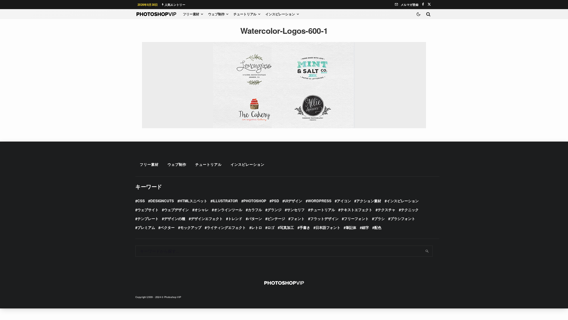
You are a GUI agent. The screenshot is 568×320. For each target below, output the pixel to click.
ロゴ (270, 227)
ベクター (167, 227)
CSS (141, 200)
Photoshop (254, 200)
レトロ (256, 227)
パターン (255, 218)
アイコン (344, 200)
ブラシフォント (402, 218)
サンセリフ (296, 209)
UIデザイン (293, 200)
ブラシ (379, 218)
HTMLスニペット (193, 200)
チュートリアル (244, 14)
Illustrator (225, 200)
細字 (365, 227)
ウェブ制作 (216, 14)
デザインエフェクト (207, 218)
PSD (275, 200)
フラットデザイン (324, 218)
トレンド (235, 218)
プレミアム (146, 227)
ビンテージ (276, 218)
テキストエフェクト (356, 209)
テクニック (410, 209)
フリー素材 (191, 14)
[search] (427, 251)
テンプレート (148, 218)
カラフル (255, 209)
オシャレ (201, 209)
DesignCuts (162, 200)
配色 (377, 227)
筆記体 (351, 227)
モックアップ (190, 227)
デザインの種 (174, 218)
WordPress (319, 200)
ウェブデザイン (176, 209)
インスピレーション (280, 14)
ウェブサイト (148, 209)
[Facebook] (423, 4)
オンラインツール (228, 209)
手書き (305, 227)
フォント (297, 218)
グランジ (274, 209)
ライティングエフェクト (226, 227)
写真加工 (287, 227)
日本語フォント (328, 227)
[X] (429, 4)
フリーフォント (356, 218)
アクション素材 (368, 200)
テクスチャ (386, 209)
